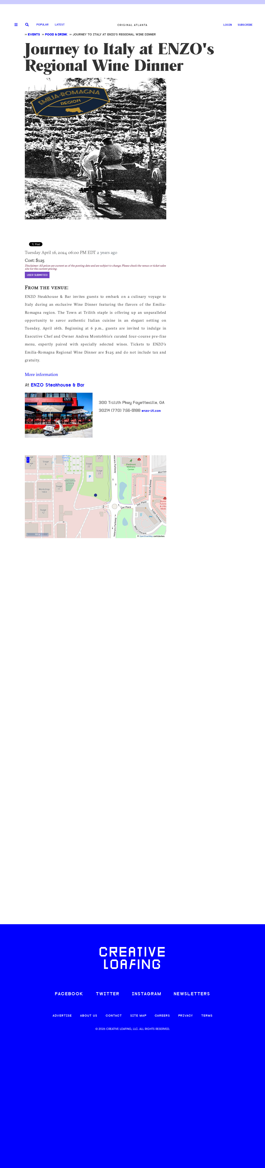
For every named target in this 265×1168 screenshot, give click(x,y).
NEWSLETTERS (192, 994)
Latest (60, 24)
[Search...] (27, 25)
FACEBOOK (69, 994)
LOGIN (227, 25)
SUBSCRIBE (245, 25)
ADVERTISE (62, 1015)
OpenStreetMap (146, 536)
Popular (42, 24)
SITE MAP (138, 1015)
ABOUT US (88, 1015)
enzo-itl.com (151, 411)
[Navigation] (14, 25)
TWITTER (107, 994)
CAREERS (162, 1015)
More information (41, 374)
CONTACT (114, 1015)
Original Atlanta (132, 25)
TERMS (207, 1015)
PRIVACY (185, 1015)
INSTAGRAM (146, 994)
